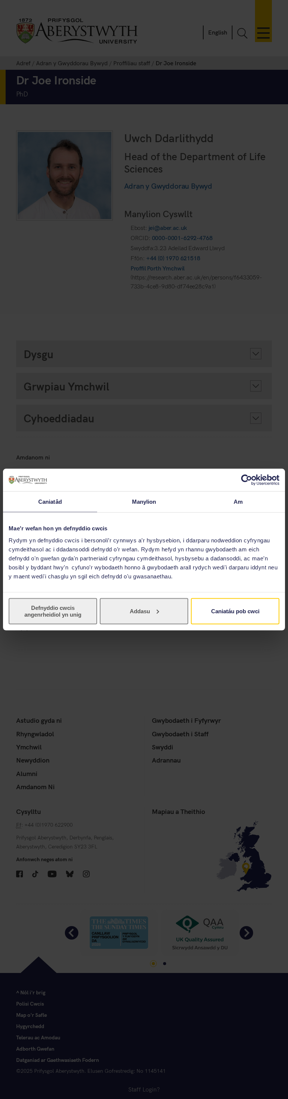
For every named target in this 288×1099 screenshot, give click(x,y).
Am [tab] (238, 501)
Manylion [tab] (144, 501)
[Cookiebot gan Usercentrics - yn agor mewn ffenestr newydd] (246, 480)
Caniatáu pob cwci (235, 611)
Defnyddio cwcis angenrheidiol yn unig (52, 610)
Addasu (140, 611)
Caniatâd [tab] (50, 501)
